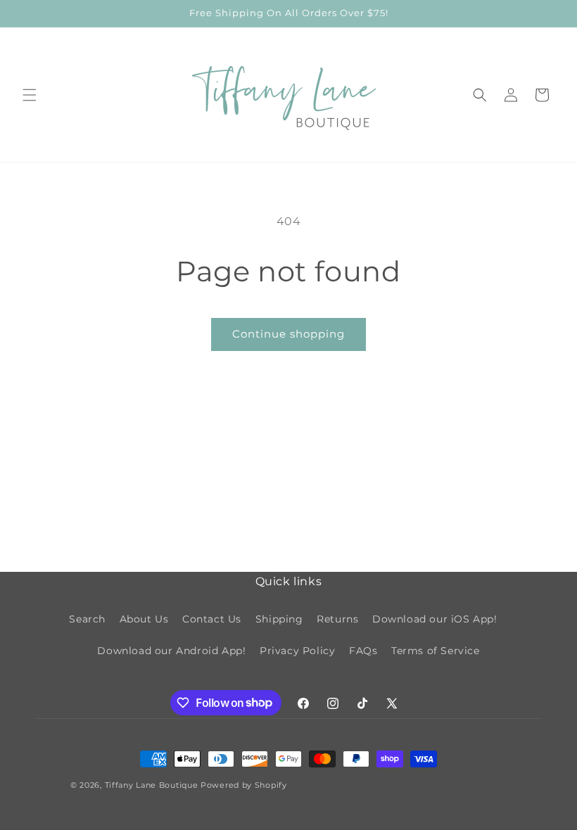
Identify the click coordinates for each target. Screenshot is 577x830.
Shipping (279, 619)
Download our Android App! (171, 650)
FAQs (363, 650)
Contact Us (211, 619)
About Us (144, 619)
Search (87, 619)
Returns (337, 619)
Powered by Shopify (244, 785)
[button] (29, 94)
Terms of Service (435, 650)
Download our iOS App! (434, 619)
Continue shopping (288, 333)
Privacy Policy (297, 650)
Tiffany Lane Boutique (151, 785)
